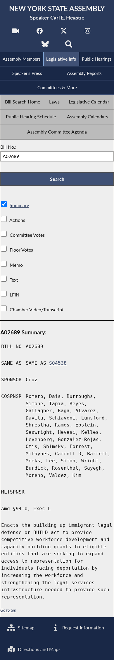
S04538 (58, 363)
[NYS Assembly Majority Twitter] (63, 32)
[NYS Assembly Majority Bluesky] (45, 45)
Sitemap (25, 627)
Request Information (82, 627)
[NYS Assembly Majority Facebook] (39, 32)
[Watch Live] (15, 32)
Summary (19, 205)
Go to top (8, 610)
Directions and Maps (39, 649)
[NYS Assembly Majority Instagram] (87, 32)
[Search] (68, 45)
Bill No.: (8, 147)
